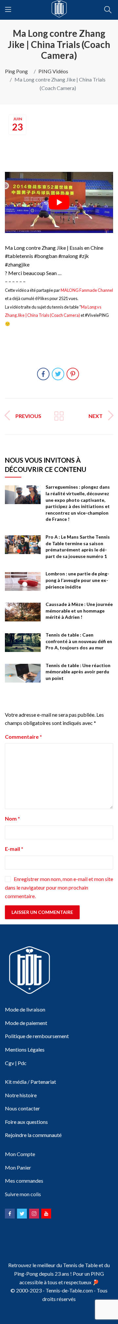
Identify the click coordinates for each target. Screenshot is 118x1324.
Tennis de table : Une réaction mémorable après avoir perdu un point (78, 671)
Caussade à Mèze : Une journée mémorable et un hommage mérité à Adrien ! (79, 610)
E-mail (14, 849)
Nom (12, 818)
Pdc (22, 1063)
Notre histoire (21, 1095)
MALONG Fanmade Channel (87, 290)
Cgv (9, 1063)
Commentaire (23, 736)
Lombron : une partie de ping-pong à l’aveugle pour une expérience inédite (77, 580)
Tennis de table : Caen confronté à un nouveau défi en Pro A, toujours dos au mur (79, 641)
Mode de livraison (25, 1009)
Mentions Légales (25, 1049)
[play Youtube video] (59, 202)
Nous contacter (22, 1108)
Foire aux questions (26, 1122)
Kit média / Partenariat (30, 1082)
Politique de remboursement (37, 1036)
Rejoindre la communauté (33, 1135)
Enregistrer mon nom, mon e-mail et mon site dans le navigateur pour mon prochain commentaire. (59, 887)
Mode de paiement (26, 1023)
